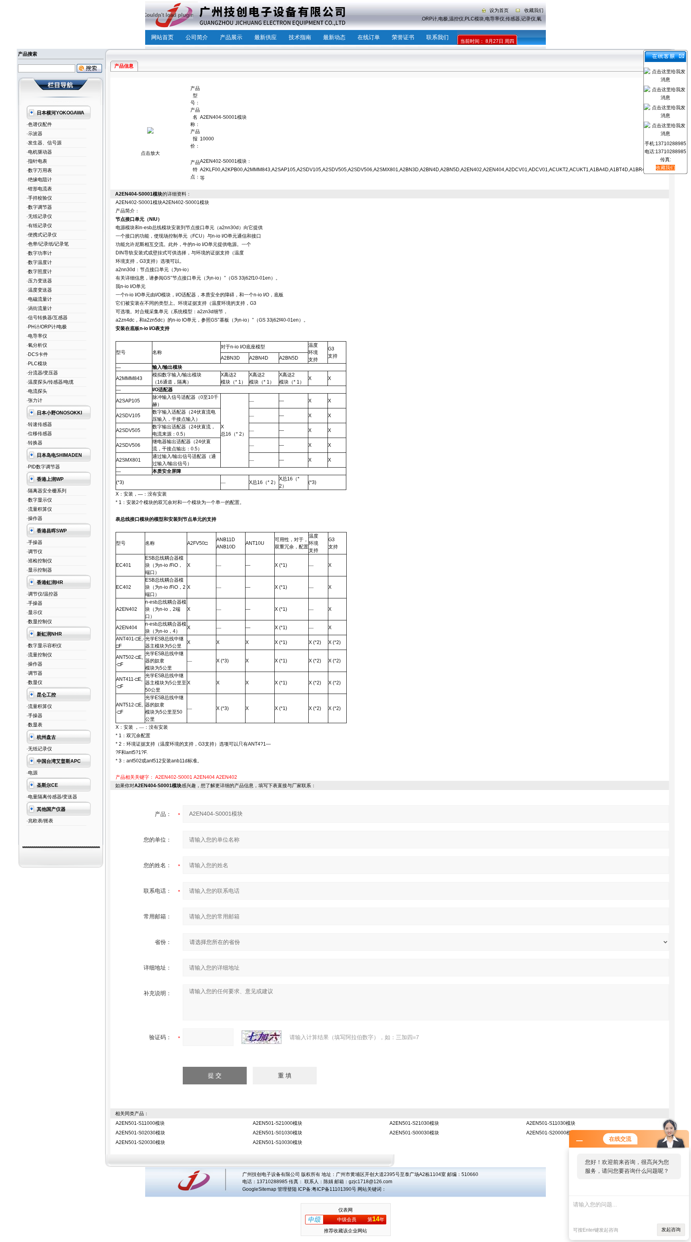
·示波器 (34, 133)
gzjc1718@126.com (370, 1181)
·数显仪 (34, 682)
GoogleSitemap (259, 1189)
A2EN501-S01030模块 (277, 1133)
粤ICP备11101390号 (334, 1189)
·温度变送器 (39, 290)
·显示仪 (34, 612)
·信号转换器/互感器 (47, 317)
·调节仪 (34, 551)
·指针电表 (36, 161)
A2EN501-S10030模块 (277, 1142)
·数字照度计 (39, 271)
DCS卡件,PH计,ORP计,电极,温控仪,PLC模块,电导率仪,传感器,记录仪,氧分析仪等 (469, 19)
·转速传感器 (39, 424)
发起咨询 (671, 1229)
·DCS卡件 (37, 354)
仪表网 (345, 1210)
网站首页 (162, 37)
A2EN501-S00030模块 (414, 1133)
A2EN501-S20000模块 (551, 1133)
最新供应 (265, 37)
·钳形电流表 (39, 189)
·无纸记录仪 (39, 216)
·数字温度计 (39, 262)
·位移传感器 (39, 433)
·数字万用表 (39, 170)
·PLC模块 (36, 363)
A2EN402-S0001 (173, 777)
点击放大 (150, 153)
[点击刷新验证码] (262, 1037)
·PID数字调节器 (43, 467)
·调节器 (34, 673)
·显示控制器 (39, 570)
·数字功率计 (39, 253)
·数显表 (34, 725)
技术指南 (300, 37)
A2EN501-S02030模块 (140, 1133)
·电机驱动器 (39, 152)
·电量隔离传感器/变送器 (51, 797)
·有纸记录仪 (39, 225)
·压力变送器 (39, 281)
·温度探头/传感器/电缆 (50, 382)
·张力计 (34, 400)
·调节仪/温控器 (42, 594)
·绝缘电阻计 (39, 179)
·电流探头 (36, 391)
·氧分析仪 (36, 345)
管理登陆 (287, 1189)
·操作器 (34, 518)
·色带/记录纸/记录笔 (47, 244)
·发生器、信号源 (44, 143)
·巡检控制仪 (39, 561)
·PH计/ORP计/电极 (46, 327)
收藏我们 (533, 10)
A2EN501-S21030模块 (414, 1123)
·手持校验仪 (39, 198)
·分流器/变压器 (42, 373)
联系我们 (437, 37)
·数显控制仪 (39, 621)
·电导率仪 (36, 336)
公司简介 (197, 37)
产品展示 (231, 37)
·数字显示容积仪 (44, 645)
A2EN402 (226, 777)
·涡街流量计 (39, 308)
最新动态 (334, 37)
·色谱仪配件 (39, 124)
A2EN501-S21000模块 (277, 1123)
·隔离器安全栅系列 (46, 491)
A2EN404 (204, 777)
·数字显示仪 (39, 500)
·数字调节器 (39, 207)
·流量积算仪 (39, 509)
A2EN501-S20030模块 (140, 1142)
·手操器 (34, 542)
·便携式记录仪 (41, 235)
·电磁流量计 (39, 299)
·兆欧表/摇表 (39, 821)
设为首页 (499, 10)
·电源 (32, 773)
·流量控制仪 (39, 655)
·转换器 (34, 443)
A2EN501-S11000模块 (140, 1123)
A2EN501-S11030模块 (550, 1123)
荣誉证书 (403, 37)
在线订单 (368, 37)
